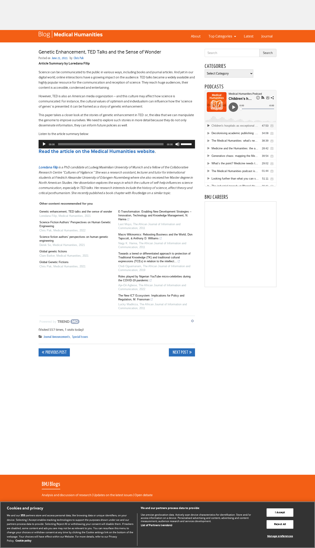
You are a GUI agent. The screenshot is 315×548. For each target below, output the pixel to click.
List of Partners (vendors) (156, 525)
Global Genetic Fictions (54, 262)
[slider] (187, 144)
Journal (267, 36)
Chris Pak (79, 58)
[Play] (44, 144)
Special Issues (80, 336)
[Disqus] (117, 413)
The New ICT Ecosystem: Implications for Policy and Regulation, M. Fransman (151, 297)
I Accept (280, 512)
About (196, 36)
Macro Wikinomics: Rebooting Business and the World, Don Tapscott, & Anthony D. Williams (155, 236)
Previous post (56, 352)
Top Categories (220, 36)
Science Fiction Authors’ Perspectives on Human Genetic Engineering (75, 224)
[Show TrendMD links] (192, 321)
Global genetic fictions (53, 251)
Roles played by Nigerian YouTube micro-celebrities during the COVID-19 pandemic (154, 278)
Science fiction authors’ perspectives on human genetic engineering (73, 238)
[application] (117, 144)
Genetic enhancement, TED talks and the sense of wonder (75, 211)
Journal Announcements (57, 336)
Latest (249, 36)
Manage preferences (280, 536)
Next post (180, 352)
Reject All (280, 524)
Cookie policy (23, 540)
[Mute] (177, 144)
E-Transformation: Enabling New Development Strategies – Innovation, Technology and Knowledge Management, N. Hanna (154, 215)
